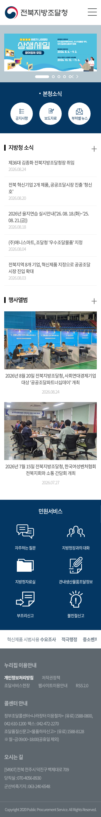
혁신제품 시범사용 (31, 639)
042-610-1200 (15, 723)
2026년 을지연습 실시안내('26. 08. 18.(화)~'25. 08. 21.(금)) (48, 216)
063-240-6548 (39, 786)
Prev (73, 76)
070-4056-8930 (29, 778)
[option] (31, 639)
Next (77, 76)
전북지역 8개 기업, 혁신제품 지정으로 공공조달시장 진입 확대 (49, 267)
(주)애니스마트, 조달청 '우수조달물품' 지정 (45, 242)
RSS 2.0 (82, 685)
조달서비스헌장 (17, 685)
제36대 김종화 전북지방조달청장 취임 (41, 162)
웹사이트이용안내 (52, 685)
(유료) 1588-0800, (79, 716)
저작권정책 (51, 677)
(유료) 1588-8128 (70, 731)
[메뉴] (92, 12)
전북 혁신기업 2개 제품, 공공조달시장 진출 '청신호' (50, 188)
